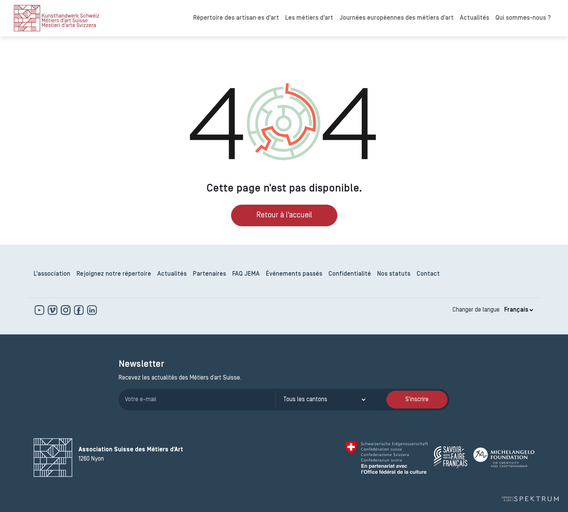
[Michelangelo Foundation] (503, 457)
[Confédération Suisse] (386, 457)
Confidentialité (349, 274)
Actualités (474, 18)
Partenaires (209, 274)
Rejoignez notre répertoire (114, 274)
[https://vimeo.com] (53, 310)
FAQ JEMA (246, 274)
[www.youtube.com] (40, 310)
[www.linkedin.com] (92, 310)
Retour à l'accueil (284, 215)
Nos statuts (393, 274)
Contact (428, 274)
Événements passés (294, 274)
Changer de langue (476, 310)
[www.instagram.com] (66, 310)
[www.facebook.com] (79, 310)
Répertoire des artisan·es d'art (236, 18)
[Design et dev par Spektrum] (530, 499)
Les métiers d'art (309, 18)
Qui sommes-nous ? (523, 18)
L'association (52, 274)
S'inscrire (417, 399)
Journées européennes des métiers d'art (396, 18)
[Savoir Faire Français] (450, 457)
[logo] (56, 18)
